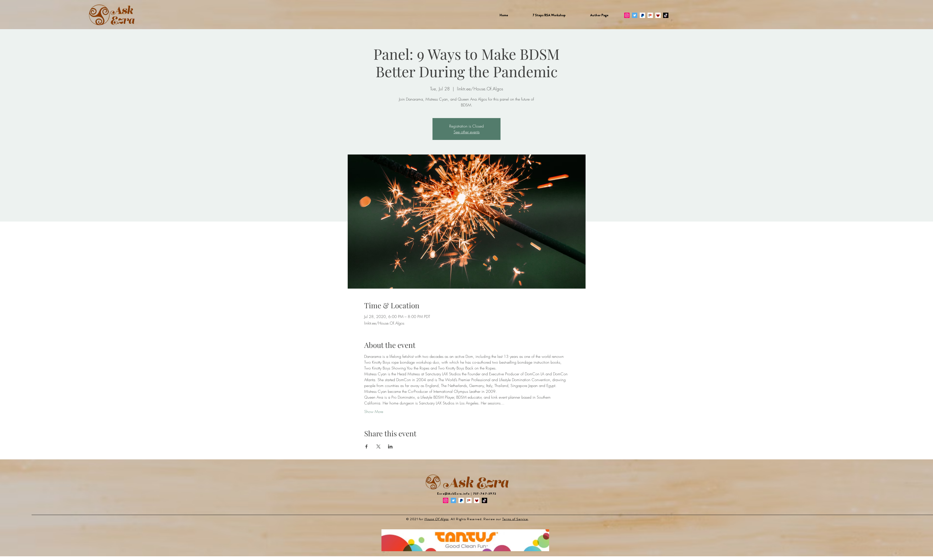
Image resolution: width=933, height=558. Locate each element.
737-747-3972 (484, 493)
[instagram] (627, 15)
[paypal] (642, 15)
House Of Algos (436, 519)
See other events (467, 132)
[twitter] (634, 15)
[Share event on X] (378, 446)
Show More (373, 411)
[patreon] (650, 15)
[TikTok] (665, 15)
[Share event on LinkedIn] (390, 446)
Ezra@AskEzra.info (453, 493)
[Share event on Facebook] (366, 446)
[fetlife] (658, 15)
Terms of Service (515, 519)
